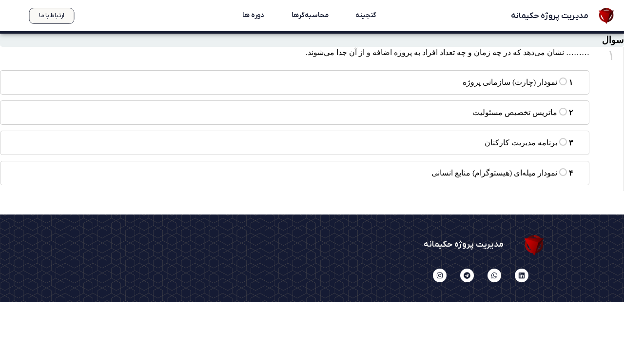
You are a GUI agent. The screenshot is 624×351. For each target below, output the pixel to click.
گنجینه (365, 15)
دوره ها (253, 15)
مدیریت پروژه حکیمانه (549, 15)
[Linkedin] (521, 275)
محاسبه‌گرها (309, 15)
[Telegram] (467, 275)
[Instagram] (440, 275)
